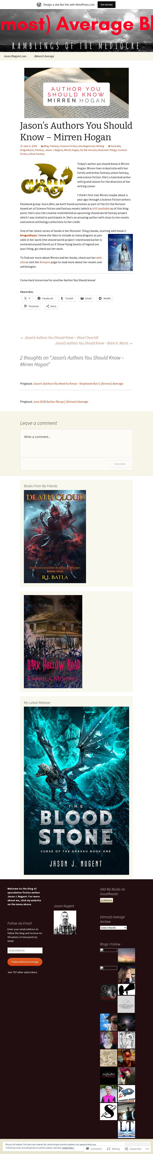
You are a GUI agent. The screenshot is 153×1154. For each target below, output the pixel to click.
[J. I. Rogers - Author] (108, 974)
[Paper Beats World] (126, 1004)
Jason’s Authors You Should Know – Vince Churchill (59, 337)
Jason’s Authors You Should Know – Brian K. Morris (94, 343)
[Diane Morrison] (126, 1022)
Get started (107, 4)
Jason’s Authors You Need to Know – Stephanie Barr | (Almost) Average (78, 383)
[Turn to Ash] (126, 1075)
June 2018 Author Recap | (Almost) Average (60, 401)
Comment (120, 463)
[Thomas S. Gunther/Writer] (126, 1111)
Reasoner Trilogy (107, 150)
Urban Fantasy (37, 154)
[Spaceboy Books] (126, 1093)
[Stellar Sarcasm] (108, 1040)
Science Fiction (68, 146)
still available (101, 208)
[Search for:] (146, 56)
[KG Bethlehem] (126, 1057)
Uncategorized (86, 146)
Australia (116, 146)
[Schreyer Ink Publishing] (126, 989)
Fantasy (54, 146)
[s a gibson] (126, 1040)
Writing (100, 146)
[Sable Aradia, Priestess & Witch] (126, 974)
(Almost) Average (44, 56)
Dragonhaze (27, 150)
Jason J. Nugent (54, 150)
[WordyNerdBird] (108, 1075)
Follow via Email (19, 923)
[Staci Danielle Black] (126, 956)
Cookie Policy (68, 1147)
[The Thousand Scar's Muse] (108, 1057)
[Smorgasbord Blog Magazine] (108, 1093)
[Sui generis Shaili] (108, 1111)
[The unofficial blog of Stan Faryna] (108, 1022)
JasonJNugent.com (15, 56)
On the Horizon (88, 150)
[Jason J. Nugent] (108, 956)
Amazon (45, 262)
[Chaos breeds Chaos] (108, 992)
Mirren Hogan (71, 150)
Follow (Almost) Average (25, 961)
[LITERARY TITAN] (126, 1129)
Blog (46, 146)
